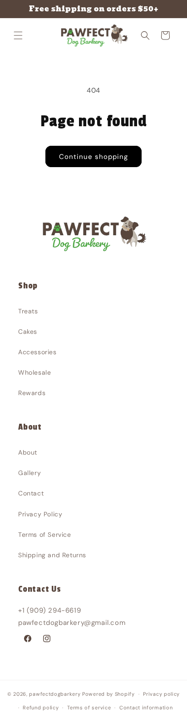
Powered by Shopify (108, 694)
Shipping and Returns (52, 555)
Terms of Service (44, 534)
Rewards (31, 393)
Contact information (145, 707)
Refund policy (41, 707)
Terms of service (89, 707)
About (27, 452)
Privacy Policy (40, 514)
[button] (18, 35)
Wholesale (34, 372)
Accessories (37, 352)
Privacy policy (161, 694)
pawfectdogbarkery (54, 694)
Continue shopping (93, 156)
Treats (28, 311)
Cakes (27, 331)
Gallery (29, 473)
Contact (31, 493)
